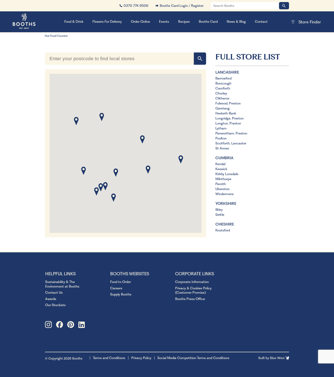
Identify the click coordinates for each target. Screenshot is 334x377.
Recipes (184, 22)
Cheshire (224, 224)
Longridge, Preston (229, 118)
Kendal (220, 164)
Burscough (223, 83)
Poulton (221, 138)
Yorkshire (225, 203)
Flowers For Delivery (107, 22)
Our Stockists (55, 305)
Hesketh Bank (225, 113)
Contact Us (54, 292)
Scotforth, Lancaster (230, 143)
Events (164, 22)
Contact (261, 22)
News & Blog (236, 22)
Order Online (140, 22)
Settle (219, 215)
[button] (83, 171)
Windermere (224, 194)
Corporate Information (192, 282)
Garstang (222, 108)
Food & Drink (73, 22)
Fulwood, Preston (228, 103)
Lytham (221, 128)
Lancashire (227, 72)
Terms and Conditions (109, 358)
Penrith (220, 184)
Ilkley (219, 210)
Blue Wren (278, 358)
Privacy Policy (141, 358)
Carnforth (222, 88)
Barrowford (223, 78)
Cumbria (224, 158)
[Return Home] (30, 21)
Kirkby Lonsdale (226, 174)
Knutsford (222, 230)
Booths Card (208, 22)
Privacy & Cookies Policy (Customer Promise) (193, 290)
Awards (50, 299)
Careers (116, 288)
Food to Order (120, 282)
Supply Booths (120, 294)
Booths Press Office (190, 299)
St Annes (222, 148)
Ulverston (222, 189)
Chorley (221, 93)
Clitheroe (222, 98)
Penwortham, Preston (231, 133)
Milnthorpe (223, 179)
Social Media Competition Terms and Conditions (193, 358)
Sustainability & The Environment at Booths (62, 284)
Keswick (221, 169)
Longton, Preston (228, 123)
